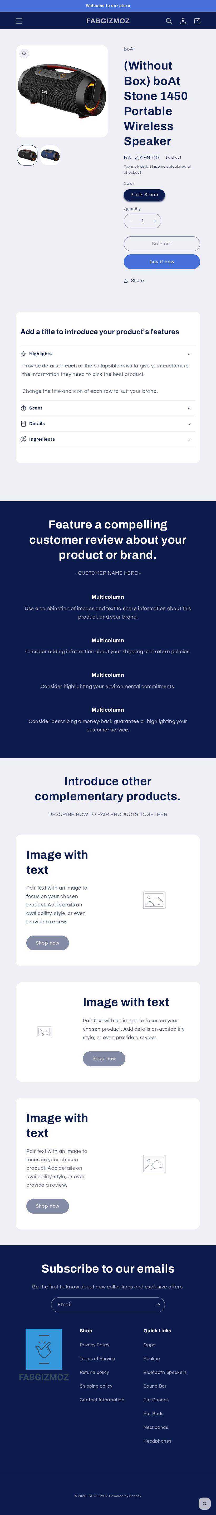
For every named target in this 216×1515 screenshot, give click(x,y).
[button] (19, 21)
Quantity (132, 209)
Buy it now (162, 261)
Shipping (157, 166)
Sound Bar (155, 1386)
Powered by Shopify (125, 1496)
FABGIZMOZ (98, 1496)
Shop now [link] (48, 943)
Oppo (150, 1345)
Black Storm (144, 194)
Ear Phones (156, 1400)
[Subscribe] (158, 1304)
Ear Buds (153, 1413)
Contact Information (102, 1400)
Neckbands (156, 1427)
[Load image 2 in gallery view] (50, 155)
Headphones (157, 1441)
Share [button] (137, 280)
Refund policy (94, 1372)
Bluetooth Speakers (165, 1372)
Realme (152, 1358)
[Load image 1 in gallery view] (27, 155)
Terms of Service (97, 1358)
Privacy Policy (95, 1345)
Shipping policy (96, 1386)
